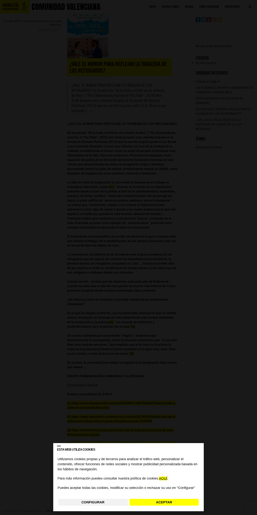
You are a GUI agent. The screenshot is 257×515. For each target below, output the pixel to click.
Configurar (92, 502)
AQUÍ (163, 478)
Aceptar (164, 502)
